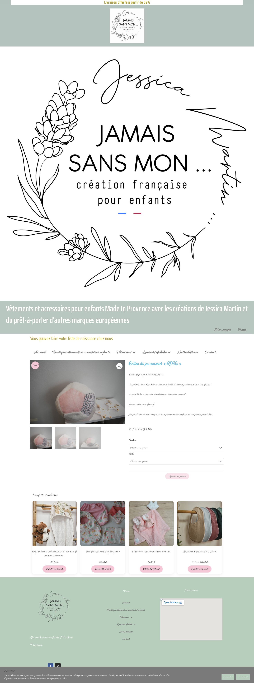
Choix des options (103, 569)
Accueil (39, 352)
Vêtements (124, 352)
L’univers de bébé (154, 352)
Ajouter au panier (177, 476)
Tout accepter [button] (243, 677)
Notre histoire (188, 352)
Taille (131, 454)
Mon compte (222, 329)
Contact (210, 352)
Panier (242, 329)
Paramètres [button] (228, 677)
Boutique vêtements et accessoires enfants (81, 352)
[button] (119, 366)
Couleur (132, 440)
